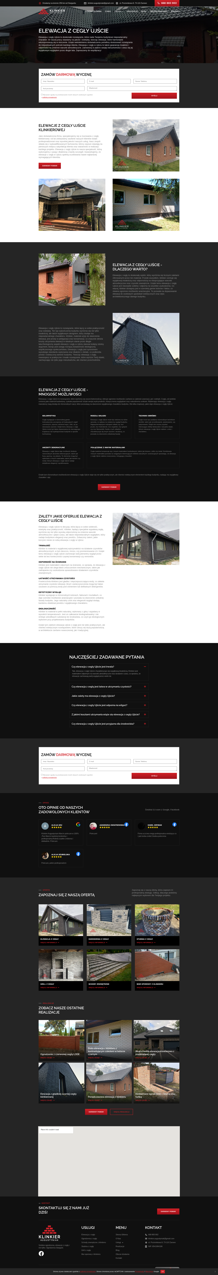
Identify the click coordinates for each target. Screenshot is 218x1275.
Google (165, 810)
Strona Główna (93, 11)
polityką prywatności (49, 97)
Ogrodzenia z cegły (89, 1239)
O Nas (108, 11)
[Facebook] (41, 1253)
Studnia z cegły (87, 1246)
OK (163, 1271)
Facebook (174, 810)
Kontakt (175, 11)
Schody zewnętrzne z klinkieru (93, 1242)
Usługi (117, 11)
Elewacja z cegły (88, 1235)
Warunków (149, 1271)
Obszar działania (158, 11)
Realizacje (132, 11)
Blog (143, 11)
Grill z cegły (86, 1250)
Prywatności (139, 1271)
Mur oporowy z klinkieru (90, 1254)
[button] (109, 667)
